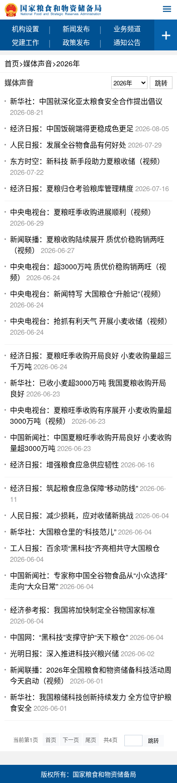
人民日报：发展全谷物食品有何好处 (68, 144)
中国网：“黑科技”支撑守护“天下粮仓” (69, 637)
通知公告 (127, 42)
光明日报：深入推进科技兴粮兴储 (64, 653)
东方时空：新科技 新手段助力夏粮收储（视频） (87, 161)
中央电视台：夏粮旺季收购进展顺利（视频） (82, 212)
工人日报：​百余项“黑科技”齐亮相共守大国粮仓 (85, 548)
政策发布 (76, 42)
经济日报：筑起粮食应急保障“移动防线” (74, 488)
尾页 (90, 739)
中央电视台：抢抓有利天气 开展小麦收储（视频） (91, 321)
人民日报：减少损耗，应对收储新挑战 (71, 515)
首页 (12, 63)
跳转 (153, 740)
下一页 (71, 739)
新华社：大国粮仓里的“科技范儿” (63, 531)
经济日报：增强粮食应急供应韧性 (64, 464)
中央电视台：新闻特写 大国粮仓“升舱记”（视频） (87, 293)
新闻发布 (76, 28)
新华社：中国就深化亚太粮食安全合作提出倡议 (86, 101)
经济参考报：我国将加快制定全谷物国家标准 (82, 610)
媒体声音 (37, 63)
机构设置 (25, 28)
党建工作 (25, 42)
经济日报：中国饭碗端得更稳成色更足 (71, 128)
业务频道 (127, 28)
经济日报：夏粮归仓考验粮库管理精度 (71, 188)
